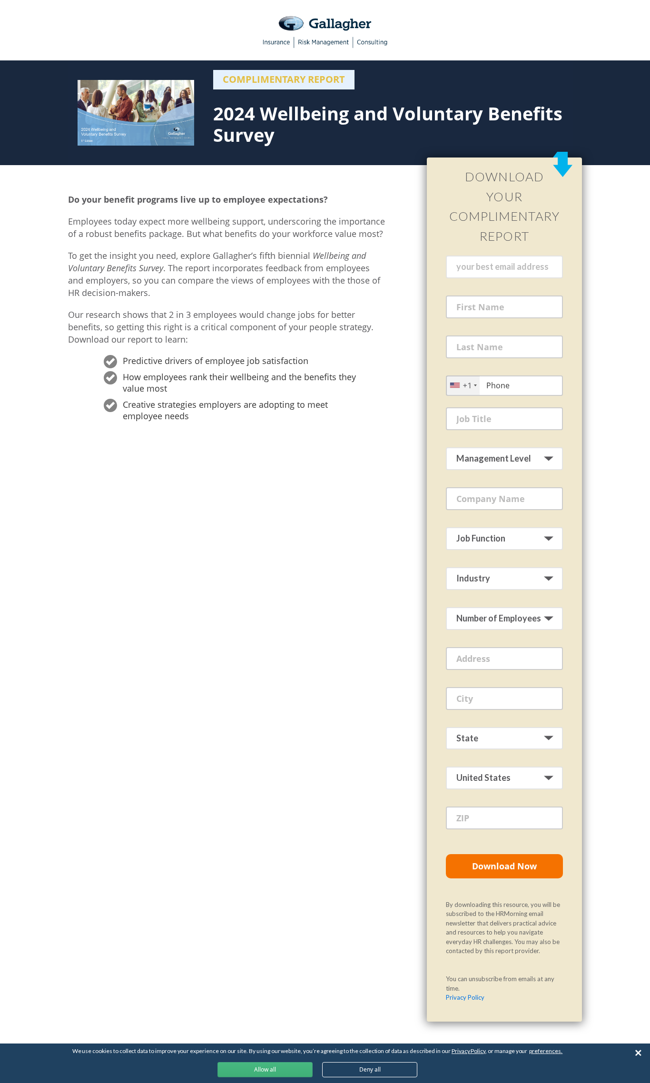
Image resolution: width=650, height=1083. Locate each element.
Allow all (265, 1069)
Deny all (370, 1069)
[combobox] (463, 385)
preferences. (545, 1050)
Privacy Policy (465, 997)
